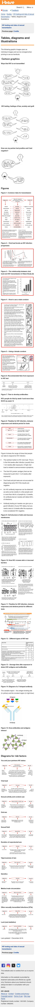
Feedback (15, 10)
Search (20, 7)
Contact (11, 994)
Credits (16, 31)
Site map (27, 996)
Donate (5, 10)
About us (4, 994)
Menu (29, 7)
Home (3, 14)
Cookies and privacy (22, 994)
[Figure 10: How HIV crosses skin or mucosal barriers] (17, 600)
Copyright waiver (7, 996)
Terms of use (18, 996)
